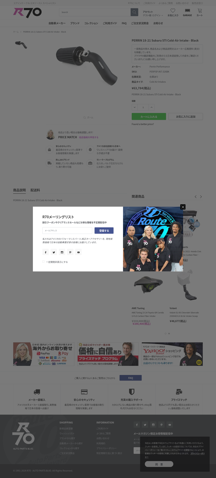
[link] (45, 252)
